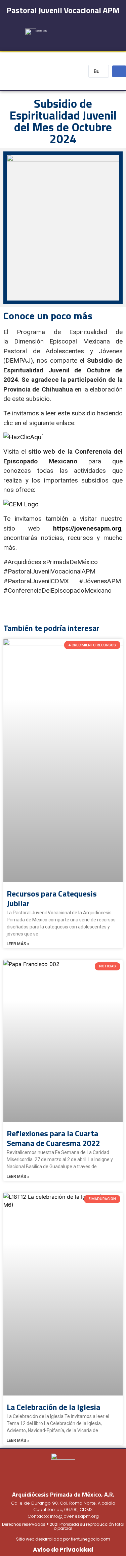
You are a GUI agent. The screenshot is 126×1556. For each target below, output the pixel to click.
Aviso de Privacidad (63, 1550)
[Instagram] (82, 27)
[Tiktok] (74, 41)
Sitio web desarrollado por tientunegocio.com (63, 1539)
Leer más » (18, 944)
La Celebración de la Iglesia (53, 1407)
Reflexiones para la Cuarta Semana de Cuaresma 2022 (53, 1138)
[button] (63, 71)
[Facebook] (66, 27)
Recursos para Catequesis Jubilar (52, 898)
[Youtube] (97, 27)
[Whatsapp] (89, 41)
